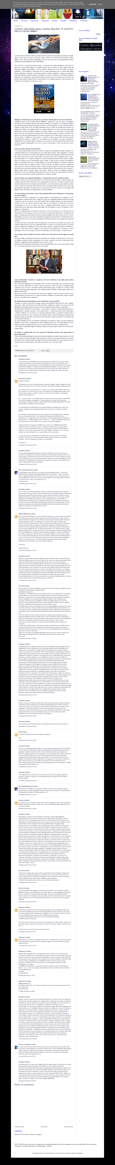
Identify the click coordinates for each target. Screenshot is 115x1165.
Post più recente (19, 1126)
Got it (100, 4)
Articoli (54, 21)
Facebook (83, 21)
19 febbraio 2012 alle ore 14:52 (27, 882)
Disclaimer (73, 21)
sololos (68, 1153)
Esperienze (35, 21)
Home (15, 21)
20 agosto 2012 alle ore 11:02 (27, 931)
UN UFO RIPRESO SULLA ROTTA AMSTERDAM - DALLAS (90, 112)
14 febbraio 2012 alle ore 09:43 (27, 638)
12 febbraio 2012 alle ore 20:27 (27, 580)
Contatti (63, 21)
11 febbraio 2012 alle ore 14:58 (27, 464)
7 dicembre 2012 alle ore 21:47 (27, 945)
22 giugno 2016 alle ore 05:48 (27, 1081)
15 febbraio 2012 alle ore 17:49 (27, 695)
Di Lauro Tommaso (24, 1044)
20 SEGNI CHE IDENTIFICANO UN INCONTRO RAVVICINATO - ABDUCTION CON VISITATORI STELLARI (89, 79)
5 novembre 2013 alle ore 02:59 (28, 1038)
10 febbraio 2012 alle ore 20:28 (27, 372)
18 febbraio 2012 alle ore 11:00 (27, 794)
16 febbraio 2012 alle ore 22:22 (27, 740)
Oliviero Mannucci (24, 514)
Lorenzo (21, 800)
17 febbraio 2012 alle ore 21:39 (27, 780)
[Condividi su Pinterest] (49, 351)
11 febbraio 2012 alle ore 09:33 (27, 445)
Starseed (45, 21)
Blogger (80, 1153)
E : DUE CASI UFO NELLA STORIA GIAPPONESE (94, 127)
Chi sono (24, 21)
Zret (20, 732)
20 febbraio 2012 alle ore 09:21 (27, 901)
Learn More (92, 4)
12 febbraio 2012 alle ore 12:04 (27, 508)
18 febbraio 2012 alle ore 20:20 (27, 865)
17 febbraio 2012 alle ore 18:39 (27, 766)
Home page (44, 1126)
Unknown (21, 907)
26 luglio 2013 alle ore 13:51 (27, 975)
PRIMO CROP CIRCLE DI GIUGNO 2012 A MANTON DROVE (94, 159)
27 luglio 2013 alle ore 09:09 (27, 991)
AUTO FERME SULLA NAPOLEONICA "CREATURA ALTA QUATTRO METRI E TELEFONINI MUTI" (94, 97)
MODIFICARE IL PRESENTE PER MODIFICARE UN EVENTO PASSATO (93, 144)
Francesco (22, 378)
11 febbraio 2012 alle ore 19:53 (27, 483)
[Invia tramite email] (42, 351)
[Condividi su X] (45, 351)
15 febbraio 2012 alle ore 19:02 (27, 716)
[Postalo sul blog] (44, 351)
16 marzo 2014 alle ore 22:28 (27, 1056)
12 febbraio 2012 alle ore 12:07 (27, 550)
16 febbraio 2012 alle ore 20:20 (27, 726)
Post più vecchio (68, 1126)
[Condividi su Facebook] (47, 351)
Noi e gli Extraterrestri (25, 470)
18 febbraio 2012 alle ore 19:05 (27, 808)
